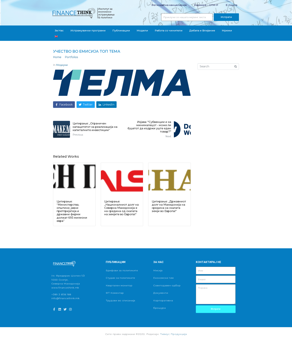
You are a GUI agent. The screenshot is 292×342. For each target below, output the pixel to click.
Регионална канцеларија (169, 5)
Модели (142, 30)
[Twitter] (65, 309)
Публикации (121, 30)
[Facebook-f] (54, 309)
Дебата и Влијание (202, 30)
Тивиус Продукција (173, 334)
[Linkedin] (59, 309)
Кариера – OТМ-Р (206, 5)
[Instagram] (70, 309)
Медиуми (62, 65)
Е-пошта (231, 5)
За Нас (59, 30)
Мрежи (227, 30)
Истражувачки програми (88, 30)
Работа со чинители (168, 30)
